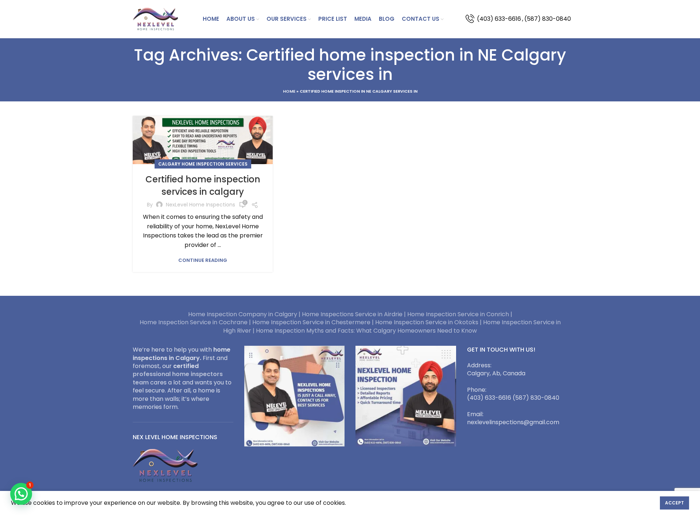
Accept (674, 503)
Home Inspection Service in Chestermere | (313, 322)
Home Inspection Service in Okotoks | (429, 322)
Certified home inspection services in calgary (202, 185)
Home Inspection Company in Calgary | (245, 314)
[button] (21, 494)
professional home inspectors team (178, 378)
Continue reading (202, 260)
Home (289, 91)
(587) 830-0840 (547, 19)
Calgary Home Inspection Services (203, 164)
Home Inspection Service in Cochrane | (196, 322)
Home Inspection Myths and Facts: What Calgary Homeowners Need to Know (366, 330)
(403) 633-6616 (499, 19)
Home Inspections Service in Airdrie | (354, 314)
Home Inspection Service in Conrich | (459, 314)
